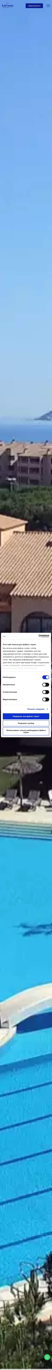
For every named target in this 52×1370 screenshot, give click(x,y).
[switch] (45, 685)
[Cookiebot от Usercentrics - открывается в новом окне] (38, 636)
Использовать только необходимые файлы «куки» (26, 731)
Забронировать (34, 6)
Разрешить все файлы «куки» (26, 716)
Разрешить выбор (26, 723)
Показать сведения (36, 709)
